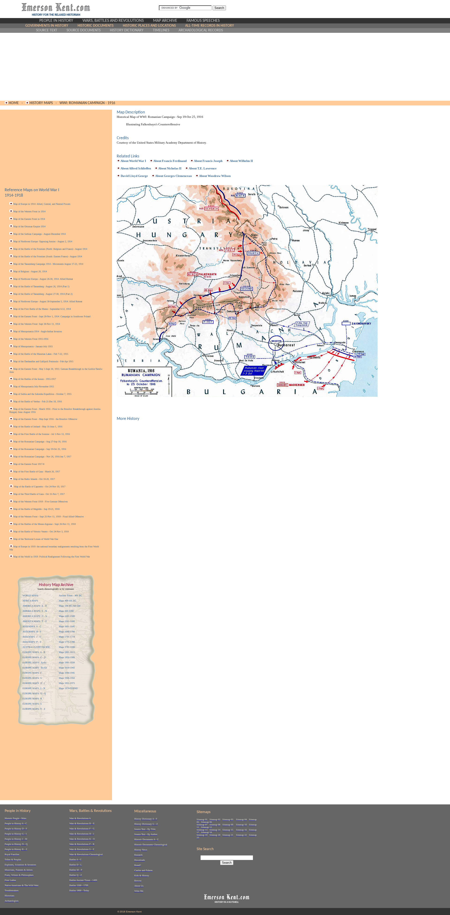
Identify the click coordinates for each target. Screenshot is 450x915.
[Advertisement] (129, 67)
